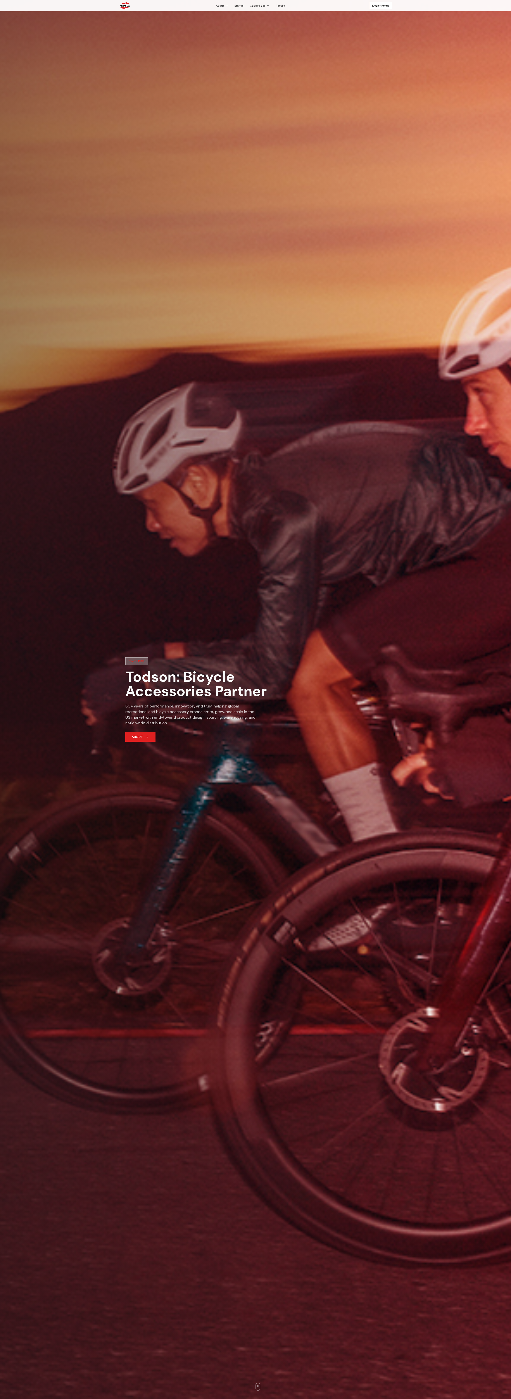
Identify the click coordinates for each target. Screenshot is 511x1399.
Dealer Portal (380, 5)
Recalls (280, 5)
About (220, 5)
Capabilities (257, 5)
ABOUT (137, 737)
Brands (239, 5)
